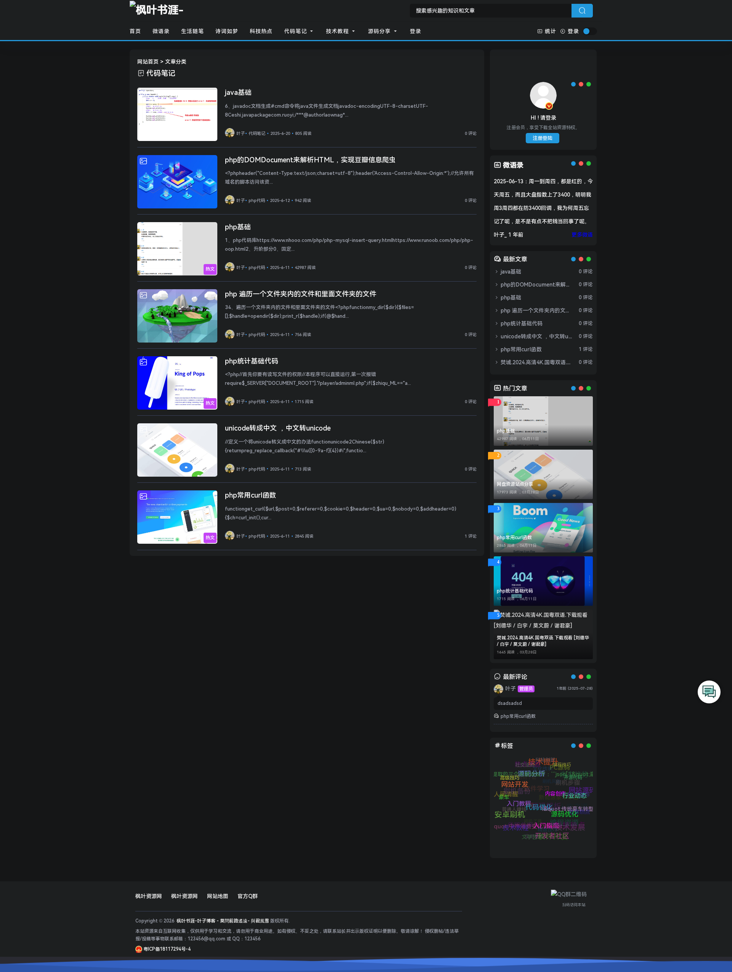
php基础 (238, 227)
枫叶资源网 (148, 896)
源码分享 (380, 31)
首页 (135, 31)
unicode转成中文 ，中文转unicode (278, 428)
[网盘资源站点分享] (543, 474)
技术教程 (338, 31)
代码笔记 (296, 31)
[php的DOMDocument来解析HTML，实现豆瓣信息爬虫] (177, 181)
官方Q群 (248, 896)
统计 (550, 31)
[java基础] (177, 114)
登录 (415, 31)
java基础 (238, 92)
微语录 (161, 31)
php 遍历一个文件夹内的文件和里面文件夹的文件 (300, 294)
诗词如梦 (226, 31)
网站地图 (217, 896)
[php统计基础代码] (177, 383)
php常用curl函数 (250, 495)
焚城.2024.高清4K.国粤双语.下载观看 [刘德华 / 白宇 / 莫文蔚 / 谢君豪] (536, 362)
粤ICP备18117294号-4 (166, 949)
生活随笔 (192, 31)
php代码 (257, 200)
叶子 (240, 133)
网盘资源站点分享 (515, 484)
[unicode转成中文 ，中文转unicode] (177, 450)
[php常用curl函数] (177, 517)
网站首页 (148, 62)
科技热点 (261, 31)
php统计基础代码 (251, 361)
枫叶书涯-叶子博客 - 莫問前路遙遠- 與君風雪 (222, 921)
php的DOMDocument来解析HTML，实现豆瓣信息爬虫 (310, 160)
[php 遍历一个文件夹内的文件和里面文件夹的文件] (177, 316)
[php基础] (177, 248)
